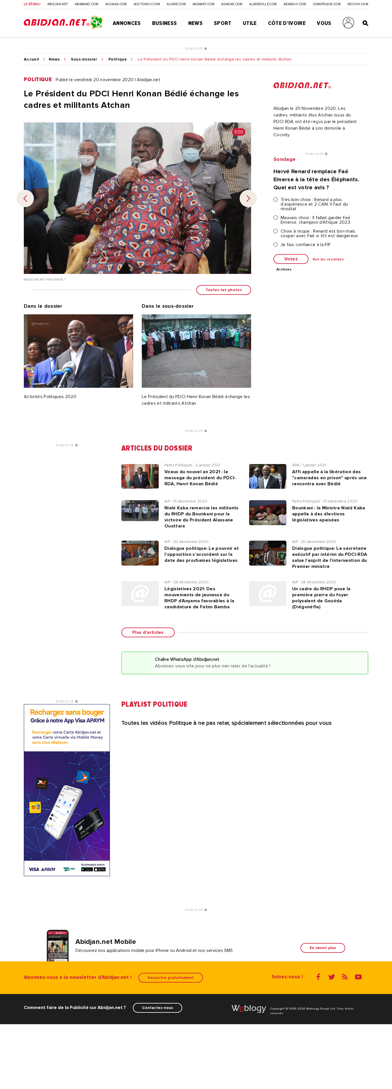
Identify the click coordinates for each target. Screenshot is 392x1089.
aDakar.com (231, 4)
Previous (25, 198)
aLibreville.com (263, 4)
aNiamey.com (204, 4)
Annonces (127, 23)
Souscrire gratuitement (171, 977)
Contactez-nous (157, 1007)
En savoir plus (323, 947)
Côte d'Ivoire (287, 23)
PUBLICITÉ (194, 48)
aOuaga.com (116, 4)
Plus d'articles (148, 632)
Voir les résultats (328, 259)
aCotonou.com (147, 4)
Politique (117, 59)
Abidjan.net (57, 4)
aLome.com (176, 4)
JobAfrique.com (326, 4)
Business (164, 23)
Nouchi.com (358, 4)
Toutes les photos (223, 289)
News (195, 23)
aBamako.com (86, 4)
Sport (223, 23)
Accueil (31, 59)
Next (248, 198)
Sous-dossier (84, 59)
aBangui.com (295, 4)
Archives (284, 269)
